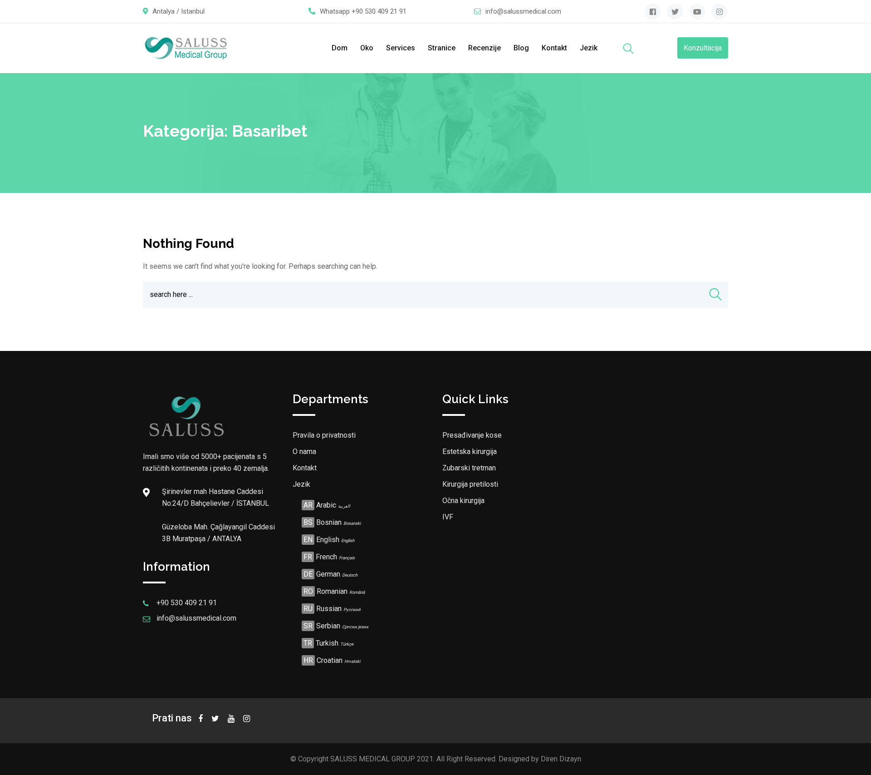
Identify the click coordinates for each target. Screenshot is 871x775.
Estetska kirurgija (469, 451)
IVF (447, 517)
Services (400, 48)
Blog (521, 48)
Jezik (588, 48)
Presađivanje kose (472, 435)
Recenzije (484, 48)
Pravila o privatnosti (324, 435)
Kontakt (554, 48)
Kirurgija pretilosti (470, 484)
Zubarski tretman (469, 468)
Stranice (441, 48)
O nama (304, 451)
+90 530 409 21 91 (379, 11)
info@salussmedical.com (523, 11)
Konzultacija (703, 48)
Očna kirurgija (463, 500)
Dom (339, 48)
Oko (366, 48)
